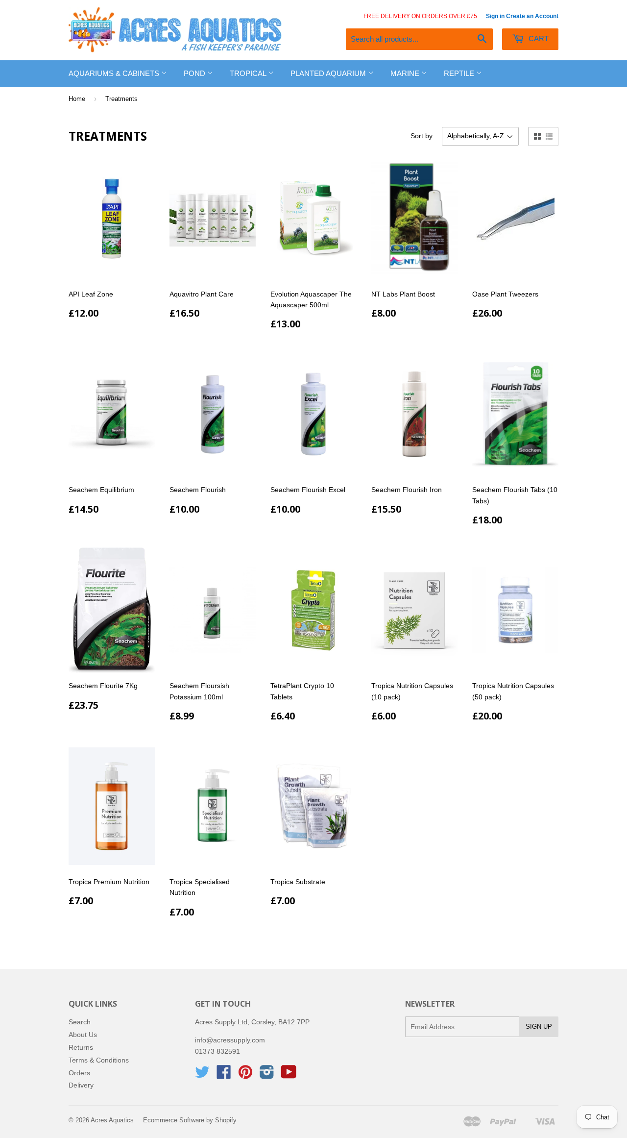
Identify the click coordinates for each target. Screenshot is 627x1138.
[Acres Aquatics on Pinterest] (245, 1075)
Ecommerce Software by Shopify (190, 1120)
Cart (538, 38)
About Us (83, 1035)
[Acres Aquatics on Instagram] (267, 1075)
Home (77, 98)
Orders (79, 1073)
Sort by (421, 136)
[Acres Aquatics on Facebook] (224, 1075)
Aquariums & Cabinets (115, 73)
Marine (405, 73)
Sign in (495, 16)
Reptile (460, 73)
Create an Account (532, 16)
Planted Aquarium (329, 73)
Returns (81, 1047)
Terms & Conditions (99, 1060)
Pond (195, 73)
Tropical (249, 73)
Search (80, 1022)
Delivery (81, 1085)
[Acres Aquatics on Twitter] (202, 1075)
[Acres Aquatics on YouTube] (288, 1075)
